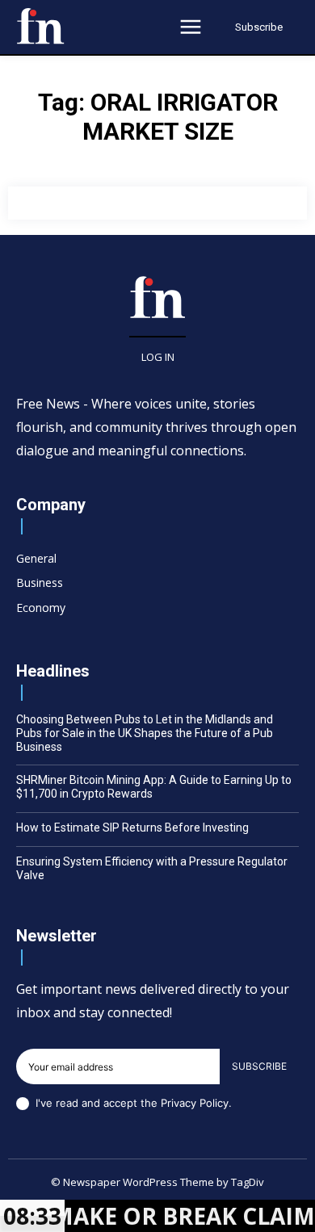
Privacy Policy (195, 1102)
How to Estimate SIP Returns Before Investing (132, 827)
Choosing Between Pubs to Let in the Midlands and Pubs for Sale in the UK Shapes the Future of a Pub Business (144, 733)
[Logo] (40, 25)
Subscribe (259, 1066)
